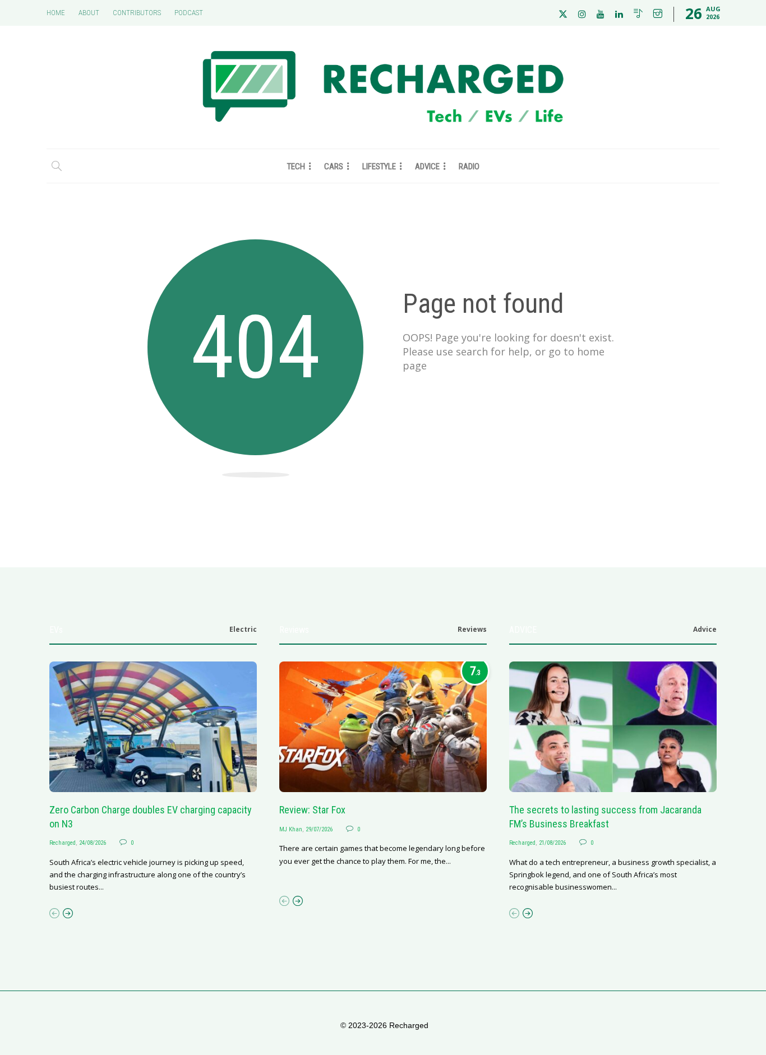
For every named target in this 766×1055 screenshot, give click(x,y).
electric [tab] (243, 629)
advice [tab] (705, 629)
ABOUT (89, 12)
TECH (296, 166)
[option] (153, 777)
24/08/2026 (92, 842)
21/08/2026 (552, 842)
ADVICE (427, 166)
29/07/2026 (319, 829)
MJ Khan (290, 829)
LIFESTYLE (379, 166)
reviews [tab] (472, 629)
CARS (333, 166)
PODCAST (188, 12)
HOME (56, 12)
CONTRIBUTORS (137, 12)
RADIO (469, 166)
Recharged (62, 842)
